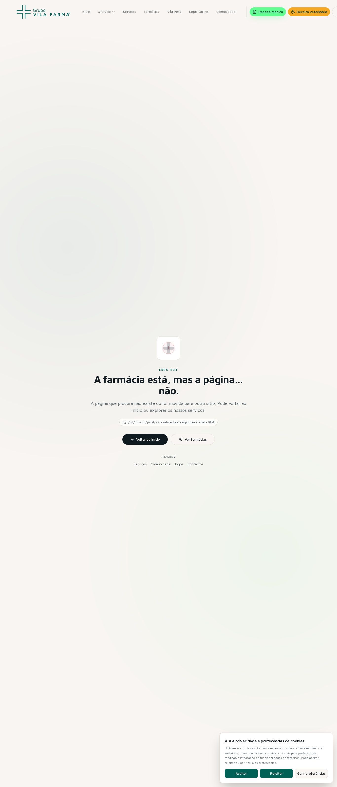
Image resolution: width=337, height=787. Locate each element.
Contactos (195, 464)
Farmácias (151, 12)
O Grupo (104, 12)
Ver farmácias (196, 439)
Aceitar (241, 773)
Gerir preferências (311, 773)
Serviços (129, 12)
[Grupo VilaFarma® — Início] (43, 12)
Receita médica (271, 12)
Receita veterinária (312, 12)
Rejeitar (276, 773)
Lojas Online (198, 12)
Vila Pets (174, 12)
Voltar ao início (148, 439)
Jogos (179, 464)
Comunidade (226, 12)
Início (86, 12)
